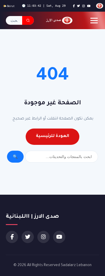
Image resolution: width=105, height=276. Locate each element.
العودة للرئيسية (52, 136)
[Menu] (94, 20)
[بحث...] (28, 20)
